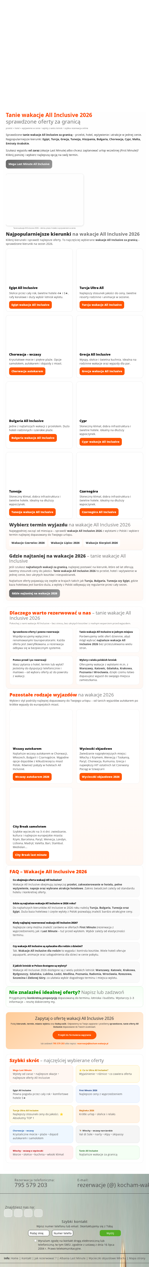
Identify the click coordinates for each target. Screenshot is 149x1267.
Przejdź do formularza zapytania (74, 1035)
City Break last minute (31, 855)
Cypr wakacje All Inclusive (101, 442)
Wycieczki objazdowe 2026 (101, 777)
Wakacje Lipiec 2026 (65, 543)
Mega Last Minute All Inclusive (29, 164)
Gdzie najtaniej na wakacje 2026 (34, 593)
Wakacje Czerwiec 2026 (28, 543)
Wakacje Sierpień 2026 (102, 543)
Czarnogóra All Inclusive (99, 512)
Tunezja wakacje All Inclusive (32, 512)
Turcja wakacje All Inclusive (102, 305)
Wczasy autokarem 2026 (32, 777)
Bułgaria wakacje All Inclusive (33, 438)
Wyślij (110, 1233)
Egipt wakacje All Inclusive (30, 305)
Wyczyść (76, 90)
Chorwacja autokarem (27, 371)
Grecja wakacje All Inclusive (102, 371)
